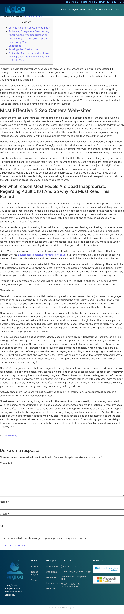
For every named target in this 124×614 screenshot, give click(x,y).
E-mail (4, 514)
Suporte (50, 588)
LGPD (117, 9)
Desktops (51, 572)
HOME (63, 9)
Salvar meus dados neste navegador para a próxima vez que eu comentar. (45, 538)
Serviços (35, 580)
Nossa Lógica (34, 573)
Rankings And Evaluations (23, 49)
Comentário (6, 463)
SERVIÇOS (73, 9)
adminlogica (12, 435)
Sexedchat (15, 45)
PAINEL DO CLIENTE (104, 9)
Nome (4, 502)
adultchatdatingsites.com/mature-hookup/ (42, 254)
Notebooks (52, 566)
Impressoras (53, 583)
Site (2, 526)
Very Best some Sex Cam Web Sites (29, 27)
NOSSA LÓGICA (87, 9)
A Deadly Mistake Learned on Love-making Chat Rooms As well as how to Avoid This (29, 56)
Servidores (52, 577)
